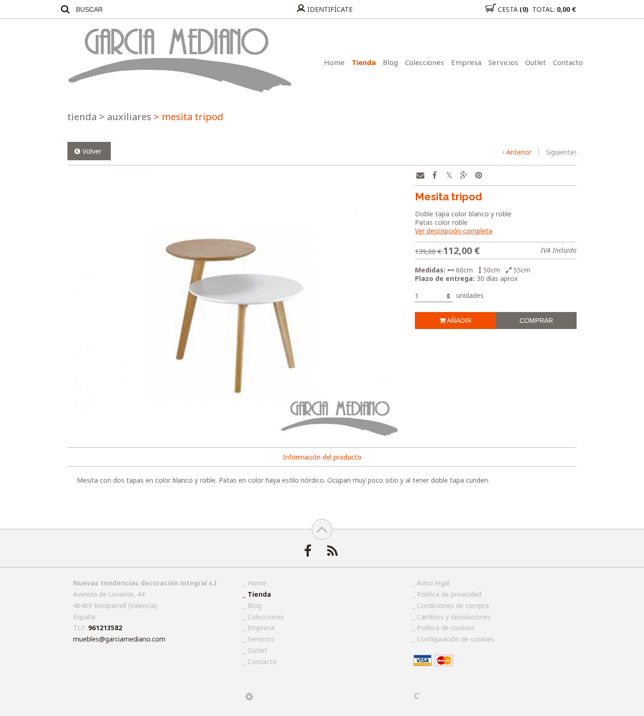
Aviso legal (433, 582)
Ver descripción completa (453, 230)
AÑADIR (458, 320)
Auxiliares (125, 116)
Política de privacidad (449, 594)
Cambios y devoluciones (454, 616)
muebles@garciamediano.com (119, 638)
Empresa (466, 62)
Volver (92, 151)
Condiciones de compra (453, 605)
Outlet (535, 62)
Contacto (568, 62)
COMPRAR (536, 320)
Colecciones (424, 62)
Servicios (503, 62)
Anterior (518, 152)
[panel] (249, 696)
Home (334, 62)
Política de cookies (445, 627)
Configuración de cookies (455, 638)
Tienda (364, 62)
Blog (390, 62)
